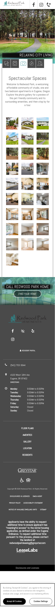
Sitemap (43, 509)
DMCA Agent (37, 496)
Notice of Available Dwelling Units (23, 509)
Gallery (23, 63)
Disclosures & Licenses (20, 496)
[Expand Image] (12, 123)
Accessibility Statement (33, 503)
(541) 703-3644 (49, 4)
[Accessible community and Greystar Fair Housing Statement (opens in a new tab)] (22, 480)
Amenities (15, 63)
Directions (14, 382)
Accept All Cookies (14, 601)
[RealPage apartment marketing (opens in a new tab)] (27, 551)
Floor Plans (6, 63)
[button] (33, 4)
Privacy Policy (14, 503)
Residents (40, 63)
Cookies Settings (41, 601)
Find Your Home (27, 294)
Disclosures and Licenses (27, 567)
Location (32, 63)
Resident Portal (28, 350)
